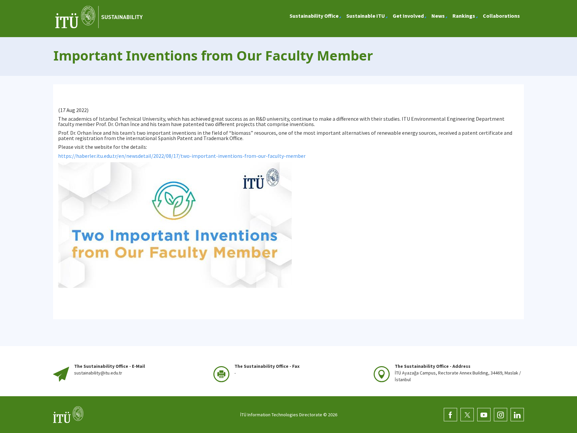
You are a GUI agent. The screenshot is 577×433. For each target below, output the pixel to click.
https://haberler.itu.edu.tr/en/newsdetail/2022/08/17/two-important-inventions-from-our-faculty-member (182, 155)
